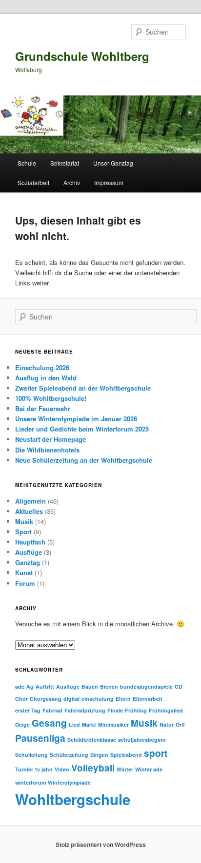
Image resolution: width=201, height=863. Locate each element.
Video (62, 769)
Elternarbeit (147, 698)
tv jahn (44, 769)
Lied (74, 724)
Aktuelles (29, 511)
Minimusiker (113, 724)
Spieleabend (126, 754)
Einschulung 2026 (42, 367)
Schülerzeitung (69, 754)
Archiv (71, 182)
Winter (125, 769)
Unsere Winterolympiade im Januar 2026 (76, 418)
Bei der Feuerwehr (42, 408)
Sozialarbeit (33, 182)
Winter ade (148, 769)
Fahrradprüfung (84, 710)
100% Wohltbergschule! (50, 398)
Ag (30, 686)
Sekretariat (64, 163)
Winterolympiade (69, 782)
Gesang (49, 723)
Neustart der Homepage (50, 439)
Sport (23, 531)
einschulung (97, 698)
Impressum (108, 182)
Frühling (136, 710)
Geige (22, 724)
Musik (24, 521)
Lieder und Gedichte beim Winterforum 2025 (82, 428)
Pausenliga (40, 738)
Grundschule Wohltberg (82, 56)
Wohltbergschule (72, 799)
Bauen (89, 686)
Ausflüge (28, 552)
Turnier (24, 769)
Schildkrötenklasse (91, 739)
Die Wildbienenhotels (47, 449)
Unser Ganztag (113, 163)
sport (155, 753)
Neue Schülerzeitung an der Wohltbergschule (83, 460)
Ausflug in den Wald (46, 377)
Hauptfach (30, 541)
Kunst (24, 572)
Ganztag (27, 562)
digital (71, 698)
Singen (99, 754)
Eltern (123, 698)
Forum (25, 583)
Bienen (109, 686)
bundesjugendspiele (146, 686)
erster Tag (27, 710)
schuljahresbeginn (142, 739)
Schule (27, 163)
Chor (21, 698)
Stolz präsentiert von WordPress (101, 844)
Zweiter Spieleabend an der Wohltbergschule (83, 388)
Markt (89, 724)
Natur (167, 724)
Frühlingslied (166, 710)
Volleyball (93, 767)
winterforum (30, 782)
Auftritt (45, 686)
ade (19, 686)
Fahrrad (52, 710)
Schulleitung (31, 754)
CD (178, 686)
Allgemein (30, 501)
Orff (180, 724)
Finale (115, 710)
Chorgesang (45, 698)
